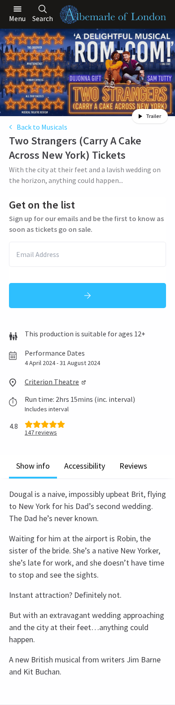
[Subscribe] (87, 295)
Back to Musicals (42, 126)
